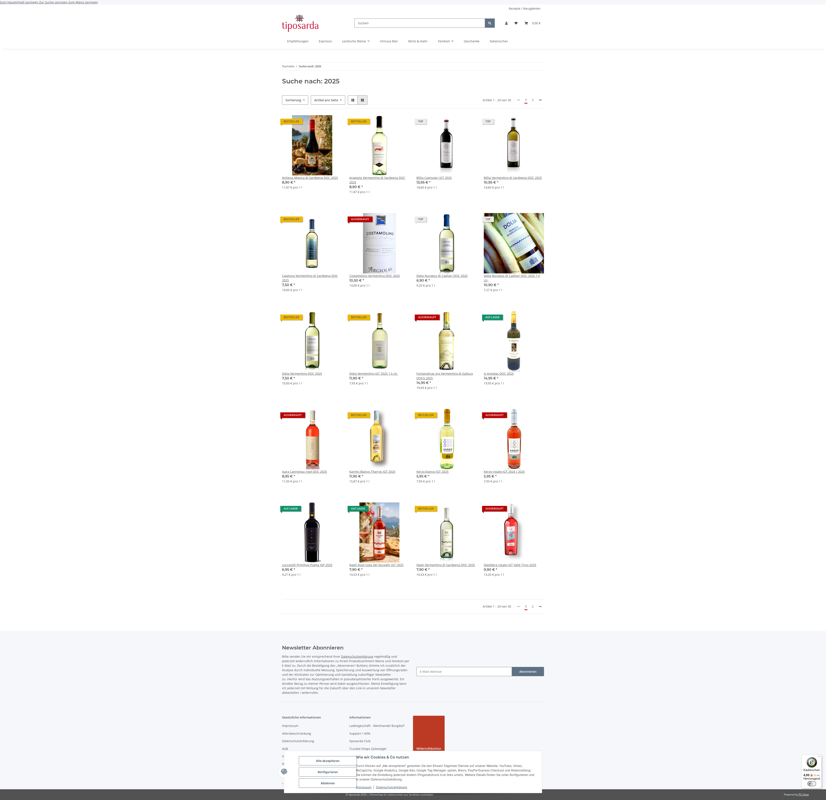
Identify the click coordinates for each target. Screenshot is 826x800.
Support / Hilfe (359, 733)
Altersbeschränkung (296, 733)
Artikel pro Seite (326, 100)
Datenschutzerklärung (391, 787)
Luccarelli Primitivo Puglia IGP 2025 (307, 565)
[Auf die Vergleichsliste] (324, 122)
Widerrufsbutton (428, 748)
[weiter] (540, 100)
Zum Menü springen (83, 2)
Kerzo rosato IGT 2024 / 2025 (504, 472)
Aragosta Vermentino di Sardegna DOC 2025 (377, 180)
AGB (285, 749)
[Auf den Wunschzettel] (335, 122)
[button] (506, 23)
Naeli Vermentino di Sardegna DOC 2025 (445, 565)
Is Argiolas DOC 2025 (499, 374)
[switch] (812, 783)
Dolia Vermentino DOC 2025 (302, 374)
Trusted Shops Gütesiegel (367, 749)
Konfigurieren (328, 772)
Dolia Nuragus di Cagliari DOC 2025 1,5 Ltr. (512, 278)
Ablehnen (328, 783)
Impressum (363, 787)
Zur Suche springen (53, 2)
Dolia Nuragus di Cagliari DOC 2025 (442, 276)
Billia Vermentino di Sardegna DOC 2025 (513, 178)
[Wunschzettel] (516, 23)
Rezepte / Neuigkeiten (525, 8)
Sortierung (293, 100)
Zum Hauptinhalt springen (19, 2)
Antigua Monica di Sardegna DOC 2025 (310, 178)
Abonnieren (527, 671)
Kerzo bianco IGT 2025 (432, 472)
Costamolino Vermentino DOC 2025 (374, 276)
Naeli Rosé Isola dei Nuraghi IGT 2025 (376, 565)
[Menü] (819, 757)
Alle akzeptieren (328, 761)
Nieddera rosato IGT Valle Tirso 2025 (510, 565)
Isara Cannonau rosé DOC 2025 (304, 472)
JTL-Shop (803, 794)
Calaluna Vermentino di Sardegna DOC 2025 (310, 278)
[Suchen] (490, 23)
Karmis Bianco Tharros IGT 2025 (372, 472)
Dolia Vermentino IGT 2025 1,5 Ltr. (373, 374)
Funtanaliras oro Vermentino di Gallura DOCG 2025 (444, 376)
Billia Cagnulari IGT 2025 (434, 178)
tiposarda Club (360, 741)
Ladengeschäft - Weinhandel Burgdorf (376, 726)
